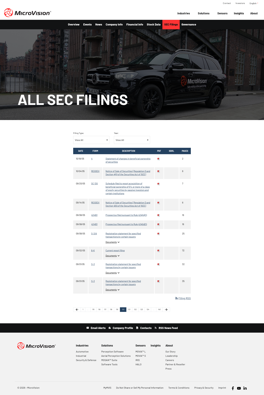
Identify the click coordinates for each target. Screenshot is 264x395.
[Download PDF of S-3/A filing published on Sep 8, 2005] (159, 233)
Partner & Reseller (175, 364)
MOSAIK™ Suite (109, 360)
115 (94, 309)
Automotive (82, 351)
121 (130, 309)
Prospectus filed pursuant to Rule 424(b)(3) (126, 215)
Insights (239, 13)
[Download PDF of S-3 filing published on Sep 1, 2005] (159, 264)
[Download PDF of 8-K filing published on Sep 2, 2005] (159, 250)
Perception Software (112, 351)
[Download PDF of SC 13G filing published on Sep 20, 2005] (159, 183)
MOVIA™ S (141, 355)
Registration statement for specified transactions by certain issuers (123, 235)
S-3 (93, 264)
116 (100, 309)
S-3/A (94, 233)
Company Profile (122, 328)
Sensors (222, 13)
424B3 (94, 215)
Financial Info (134, 24)
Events (87, 24)
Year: (116, 133)
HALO (138, 364)
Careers (169, 360)
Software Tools (109, 364)
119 (118, 309)
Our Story (170, 351)
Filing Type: (78, 133)
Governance (189, 24)
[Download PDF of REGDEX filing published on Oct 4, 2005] (159, 171)
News (98, 24)
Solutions (203, 13)
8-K (93, 250)
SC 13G (94, 183)
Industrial (81, 355)
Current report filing (115, 250)
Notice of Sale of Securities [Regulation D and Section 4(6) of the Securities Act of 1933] (128, 173)
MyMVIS (107, 387)
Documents (113, 242)
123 (142, 309)
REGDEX (95, 171)
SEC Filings (171, 24)
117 (106, 309)
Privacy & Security (203, 387)
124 (148, 309)
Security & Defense (86, 360)
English (254, 3)
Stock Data (154, 24)
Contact (227, 3)
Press (168, 368)
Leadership (171, 355)
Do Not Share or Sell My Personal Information (139, 387)
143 (160, 309)
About (254, 13)
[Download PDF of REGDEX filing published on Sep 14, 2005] (159, 202)
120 (124, 309)
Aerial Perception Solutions (116, 355)
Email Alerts (98, 328)
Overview (74, 24)
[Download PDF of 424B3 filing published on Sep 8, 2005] (159, 215)
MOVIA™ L (141, 351)
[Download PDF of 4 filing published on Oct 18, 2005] (159, 158)
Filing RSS (183, 298)
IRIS (138, 360)
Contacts (146, 328)
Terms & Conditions (178, 387)
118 (112, 309)
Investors (240, 3)
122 (136, 309)
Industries (183, 13)
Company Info (114, 24)
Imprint (222, 387)
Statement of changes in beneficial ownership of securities (128, 160)
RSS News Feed (168, 328)
